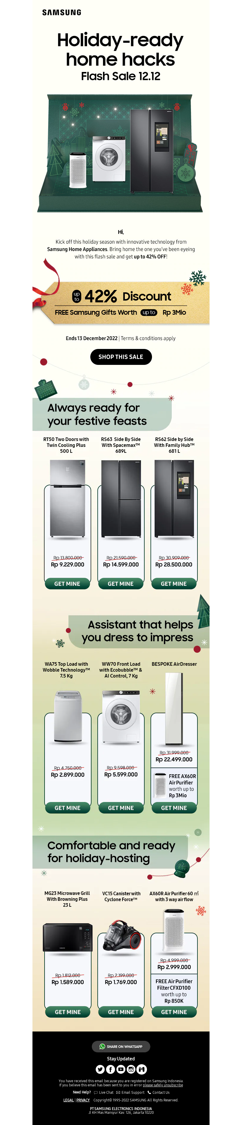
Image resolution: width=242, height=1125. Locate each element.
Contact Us (160, 1092)
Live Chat (105, 1092)
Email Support (133, 1092)
